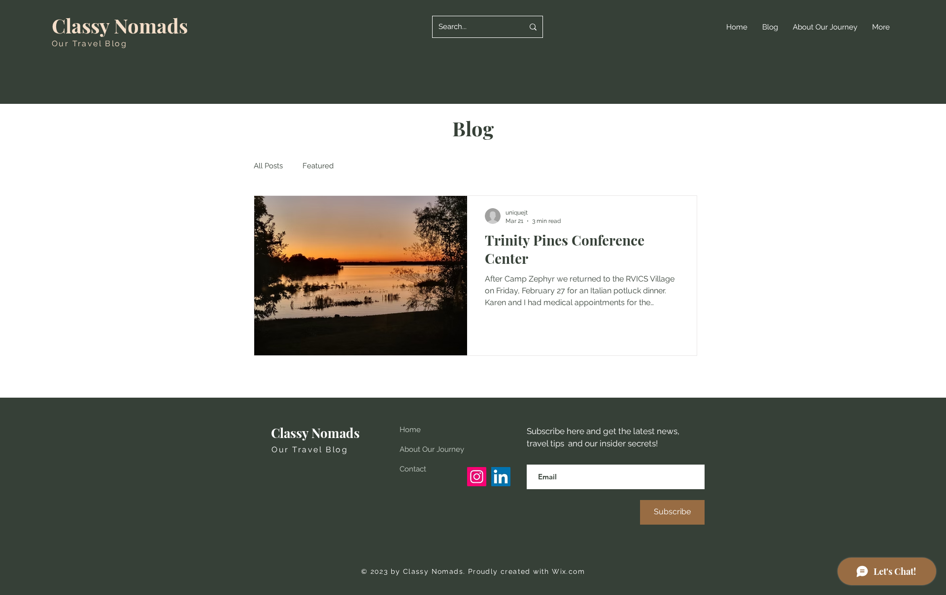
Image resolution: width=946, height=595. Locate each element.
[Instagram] (476, 476)
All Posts (268, 165)
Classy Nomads (120, 25)
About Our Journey (432, 449)
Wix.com (568, 571)
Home (410, 429)
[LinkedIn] (500, 476)
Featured (318, 165)
